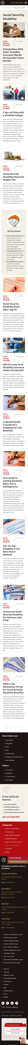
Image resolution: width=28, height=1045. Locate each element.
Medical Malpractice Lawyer (12, 950)
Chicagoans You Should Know (14, 757)
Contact (6, 984)
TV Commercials (10, 776)
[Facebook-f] (7, 1003)
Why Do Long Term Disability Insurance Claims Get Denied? (13, 367)
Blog (10, 7)
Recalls (7, 852)
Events (7, 747)
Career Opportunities (10, 978)
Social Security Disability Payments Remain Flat (13, 177)
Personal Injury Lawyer (10, 937)
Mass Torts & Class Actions (13, 842)
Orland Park (5, 919)
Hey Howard (9, 770)
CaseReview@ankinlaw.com (18, 861)
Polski (5, 994)
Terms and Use (13, 1015)
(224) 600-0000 (9, 897)
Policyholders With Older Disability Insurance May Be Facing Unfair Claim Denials (13, 55)
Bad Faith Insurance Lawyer (12, 962)
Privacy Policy (4, 1015)
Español (6, 997)
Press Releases (9, 760)
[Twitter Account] (16, 1003)
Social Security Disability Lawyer (13, 959)
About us (6, 969)
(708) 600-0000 (9, 927)
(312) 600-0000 (17, 3)
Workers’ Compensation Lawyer (13, 934)
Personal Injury (9, 832)
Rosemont (5, 904)
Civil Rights (8, 848)
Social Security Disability (6, 43)
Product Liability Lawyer (11, 944)
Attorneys (6, 972)
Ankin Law (4, 7)
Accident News (9, 753)
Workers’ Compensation (12, 828)
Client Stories (9, 780)
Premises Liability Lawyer (11, 941)
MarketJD (15, 1007)
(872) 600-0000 (9, 912)
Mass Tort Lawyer (9, 956)
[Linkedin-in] (12, 1003)
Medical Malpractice (11, 838)
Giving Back (8, 743)
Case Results (9, 740)
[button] (25, 2)
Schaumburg (5, 889)
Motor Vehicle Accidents (12, 835)
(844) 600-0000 (9, 882)
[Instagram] (2, 1003)
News (7, 750)
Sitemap (20, 1015)
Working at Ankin (9, 975)
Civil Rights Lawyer (9, 953)
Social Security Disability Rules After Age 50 (11, 306)
